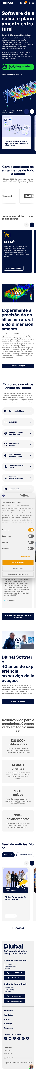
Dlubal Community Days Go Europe (15, 898)
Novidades (8, 855)
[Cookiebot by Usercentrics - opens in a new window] (21, 495)
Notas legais (8, 1047)
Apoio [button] (7, 1019)
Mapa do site (8, 1053)
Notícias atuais (10, 916)
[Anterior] (26, 111)
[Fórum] (5, 1038)
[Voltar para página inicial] (7, 3)
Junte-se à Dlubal (12, 1034)
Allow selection (18, 568)
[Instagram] (27, 1038)
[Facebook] (14, 1038)
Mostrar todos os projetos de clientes (18, 617)
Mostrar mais (18, 928)
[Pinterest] (18, 1038)
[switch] (31, 536)
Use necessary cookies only (18, 574)
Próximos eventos (25, 855)
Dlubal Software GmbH (15, 961)
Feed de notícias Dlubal (18, 846)
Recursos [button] (8, 1028)
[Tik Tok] (23, 1038)
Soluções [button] (8, 1011)
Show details (25, 556)
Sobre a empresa (18, 702)
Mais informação (18, 366)
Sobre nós (7, 1050)
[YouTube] (10, 1038)
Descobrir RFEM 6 (13, 268)
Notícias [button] (8, 1024)
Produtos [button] (8, 1015)
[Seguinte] (32, 111)
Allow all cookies (18, 562)
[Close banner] (33, 495)
